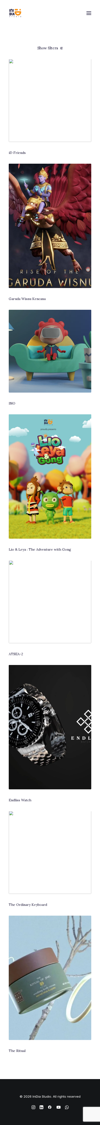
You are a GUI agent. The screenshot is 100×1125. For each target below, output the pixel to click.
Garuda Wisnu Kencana (27, 299)
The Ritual (17, 1051)
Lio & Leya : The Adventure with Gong (40, 549)
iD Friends (17, 152)
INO (12, 403)
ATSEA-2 (16, 654)
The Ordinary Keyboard (28, 904)
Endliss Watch (20, 800)
